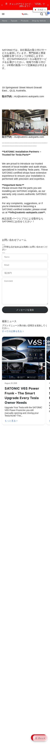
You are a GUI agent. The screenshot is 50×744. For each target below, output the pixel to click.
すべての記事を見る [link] (12, 331)
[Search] (41, 14)
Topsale (14, 21)
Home (4, 21)
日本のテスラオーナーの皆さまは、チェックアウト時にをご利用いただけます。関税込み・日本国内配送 (25, 5)
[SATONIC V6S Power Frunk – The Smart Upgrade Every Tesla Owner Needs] (23, 358)
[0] (46, 14)
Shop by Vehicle (39, 21)
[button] (40, 9)
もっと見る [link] (10, 421)
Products (24, 21)
